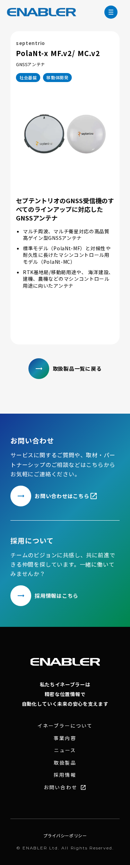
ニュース (65, 750)
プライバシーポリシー (65, 835)
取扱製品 (65, 762)
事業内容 (65, 738)
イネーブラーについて (65, 725)
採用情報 (65, 775)
